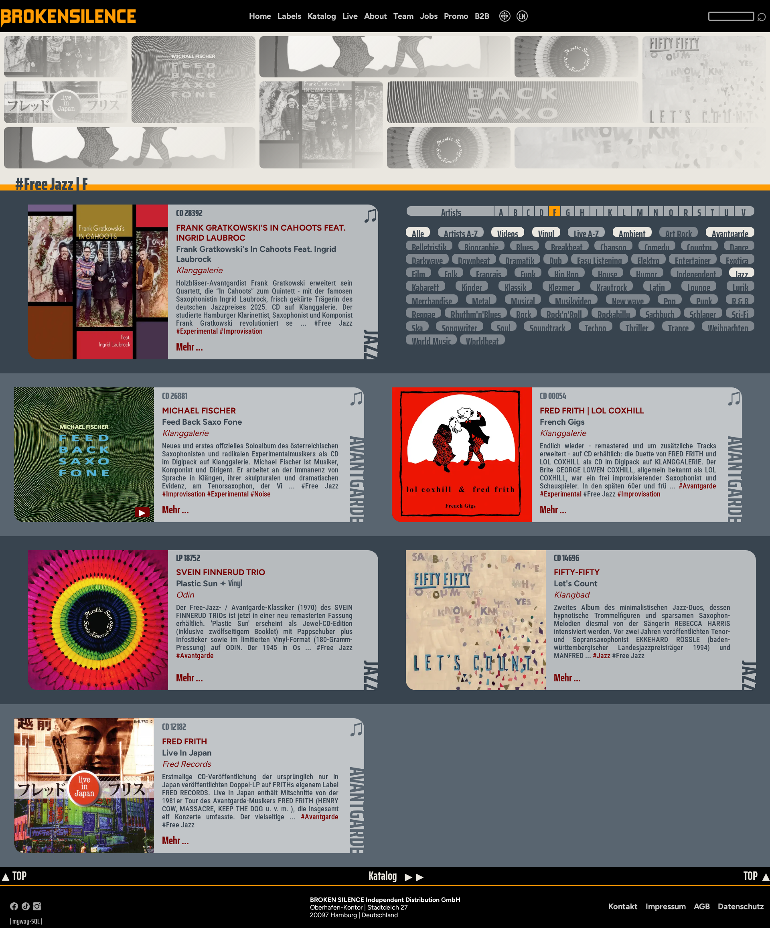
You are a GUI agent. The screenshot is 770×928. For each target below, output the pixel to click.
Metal (481, 299)
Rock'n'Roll (564, 313)
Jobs (429, 16)
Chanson (613, 246)
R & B (740, 299)
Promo (456, 16)
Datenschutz (741, 906)
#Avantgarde (697, 486)
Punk (704, 299)
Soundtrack (547, 326)
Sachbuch (660, 313)
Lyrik (740, 286)
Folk (450, 272)
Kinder (472, 286)
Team (403, 16)
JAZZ (371, 345)
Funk (528, 272)
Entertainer (693, 259)
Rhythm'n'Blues (476, 313)
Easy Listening (599, 259)
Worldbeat (482, 339)
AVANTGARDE (357, 479)
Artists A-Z (461, 232)
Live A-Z (586, 232)
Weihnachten (728, 326)
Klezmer (561, 286)
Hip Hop (566, 272)
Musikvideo (573, 299)
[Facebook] (14, 908)
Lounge (698, 286)
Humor (646, 272)
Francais (488, 272)
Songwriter (459, 326)
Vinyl (546, 232)
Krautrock (611, 286)
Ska (417, 326)
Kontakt (623, 906)
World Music (431, 339)
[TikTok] (25, 908)
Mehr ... (189, 346)
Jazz (741, 272)
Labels (289, 16)
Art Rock (678, 232)
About (375, 16)
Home (260, 16)
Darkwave (427, 259)
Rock (523, 313)
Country (699, 246)
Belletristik (429, 246)
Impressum (666, 906)
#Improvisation (241, 331)
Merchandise (432, 299)
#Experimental (197, 331)
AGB (702, 906)
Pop (670, 299)
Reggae (423, 313)
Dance (739, 246)
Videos (507, 232)
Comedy (656, 246)
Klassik (515, 286)
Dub (555, 259)
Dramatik (519, 259)
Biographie (481, 246)
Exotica (737, 259)
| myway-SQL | (26, 921)
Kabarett (425, 286)
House (607, 272)
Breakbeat (567, 246)
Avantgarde (730, 232)
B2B (482, 16)
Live (350, 16)
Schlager (703, 313)
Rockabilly (614, 313)
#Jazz (601, 656)
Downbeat (474, 259)
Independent (696, 272)
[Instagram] (37, 908)
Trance (678, 326)
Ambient (632, 232)
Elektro (648, 259)
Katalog (322, 16)
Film (418, 272)
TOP (13, 876)
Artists (451, 211)
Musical (523, 299)
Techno (595, 326)
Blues (524, 246)
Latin (657, 286)
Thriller (637, 326)
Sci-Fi (740, 313)
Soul (504, 326)
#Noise (260, 494)
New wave (628, 299)
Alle (418, 232)
